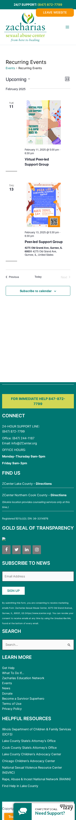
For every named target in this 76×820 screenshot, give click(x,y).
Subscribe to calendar (36, 291)
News (6, 688)
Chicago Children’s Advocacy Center (28, 761)
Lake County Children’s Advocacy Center (31, 754)
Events (10, 68)
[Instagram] (37, 549)
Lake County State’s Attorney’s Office (29, 741)
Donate (7, 693)
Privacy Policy (12, 709)
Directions (44, 484)
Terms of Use (11, 704)
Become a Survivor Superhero (23, 699)
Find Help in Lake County (20, 786)
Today (38, 276)
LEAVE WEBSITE (55, 12)
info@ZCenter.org (24, 443)
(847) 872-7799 (50, 5)
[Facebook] (6, 549)
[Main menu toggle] (67, 27)
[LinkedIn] (26, 549)
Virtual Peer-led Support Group (37, 162)
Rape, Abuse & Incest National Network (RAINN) (36, 779)
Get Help (8, 668)
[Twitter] (16, 549)
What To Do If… (13, 673)
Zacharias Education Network (23, 678)
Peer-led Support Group (44, 241)
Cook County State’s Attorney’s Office (29, 748)
